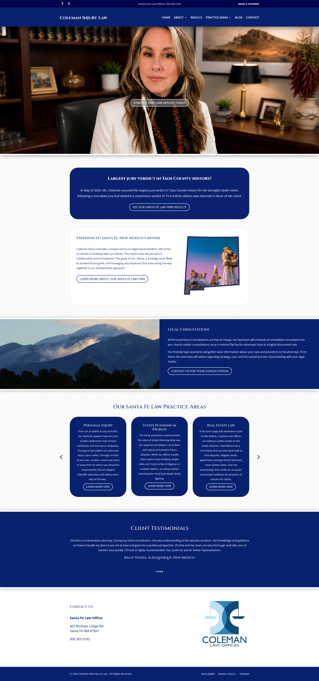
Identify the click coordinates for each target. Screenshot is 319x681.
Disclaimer (208, 674)
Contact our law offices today (159, 103)
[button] (61, 457)
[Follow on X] (69, 3)
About (179, 17)
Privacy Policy (227, 674)
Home (166, 17)
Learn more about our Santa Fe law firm (112, 279)
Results (196, 17)
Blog (238, 17)
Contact (252, 17)
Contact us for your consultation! (200, 371)
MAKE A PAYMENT (248, 3)
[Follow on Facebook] (62, 3)
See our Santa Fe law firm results (159, 207)
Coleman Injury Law (83, 18)
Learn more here (98, 487)
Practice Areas (217, 17)
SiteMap (244, 674)
